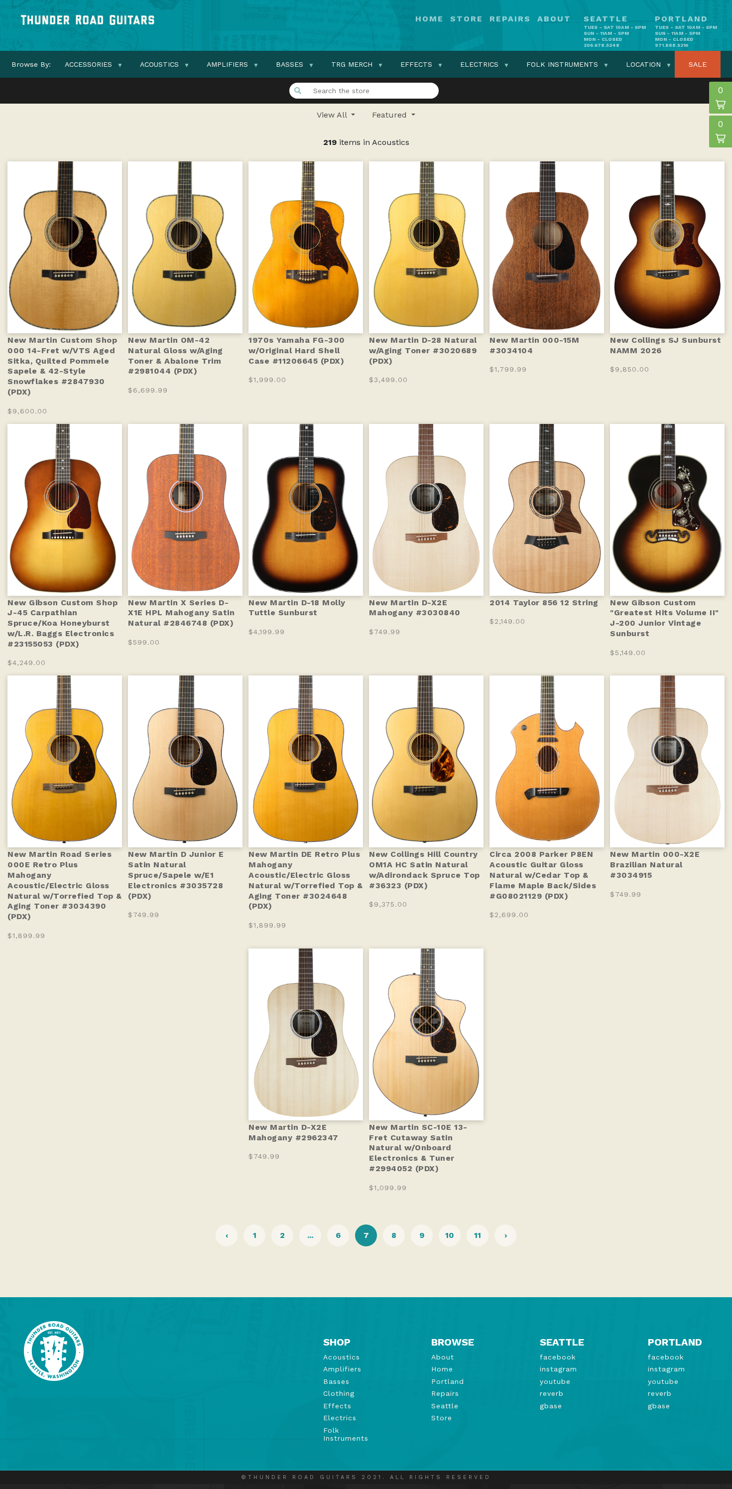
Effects (416, 64)
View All (333, 115)
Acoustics (159, 64)
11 (477, 1235)
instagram (558, 1369)
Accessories (88, 64)
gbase (551, 1406)
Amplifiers (227, 64)
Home (429, 19)
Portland (447, 1381)
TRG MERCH (351, 64)
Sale (698, 64)
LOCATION (643, 64)
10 (449, 1235)
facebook (558, 1357)
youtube (555, 1381)
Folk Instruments (562, 64)
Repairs (510, 19)
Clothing (339, 1393)
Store (466, 19)
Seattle (445, 1406)
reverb (552, 1393)
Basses (289, 64)
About (554, 19)
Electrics (479, 64)
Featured (390, 115)
